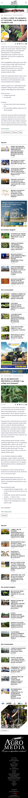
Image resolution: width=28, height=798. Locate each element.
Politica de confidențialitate (14, 760)
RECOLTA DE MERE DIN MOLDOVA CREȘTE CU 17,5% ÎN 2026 (17, 593)
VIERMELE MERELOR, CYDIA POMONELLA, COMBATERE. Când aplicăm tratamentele (18, 296)
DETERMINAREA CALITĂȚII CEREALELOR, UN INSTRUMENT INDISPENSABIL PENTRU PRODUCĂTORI (17, 693)
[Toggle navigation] (2, 2)
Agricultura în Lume (14, 765)
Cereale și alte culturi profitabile (14, 773)
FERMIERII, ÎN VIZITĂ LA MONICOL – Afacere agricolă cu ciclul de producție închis (18, 669)
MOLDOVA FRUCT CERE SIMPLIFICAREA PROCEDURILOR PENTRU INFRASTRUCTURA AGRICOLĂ (18, 257)
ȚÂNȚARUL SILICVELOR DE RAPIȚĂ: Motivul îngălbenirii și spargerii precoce (18, 306)
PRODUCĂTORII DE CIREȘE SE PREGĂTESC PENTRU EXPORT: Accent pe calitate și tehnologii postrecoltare (18, 604)
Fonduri (14, 782)
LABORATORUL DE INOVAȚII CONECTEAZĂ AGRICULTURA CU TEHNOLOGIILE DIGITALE (17, 680)
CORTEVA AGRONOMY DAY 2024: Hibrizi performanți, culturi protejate (18, 650)
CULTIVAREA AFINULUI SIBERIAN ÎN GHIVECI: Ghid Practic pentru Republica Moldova (18, 635)
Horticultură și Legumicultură (18, 14)
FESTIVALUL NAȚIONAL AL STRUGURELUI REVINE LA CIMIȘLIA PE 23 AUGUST (18, 554)
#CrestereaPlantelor (6, 132)
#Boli (20, 132)
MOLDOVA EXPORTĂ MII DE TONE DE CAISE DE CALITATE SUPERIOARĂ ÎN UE (17, 281)
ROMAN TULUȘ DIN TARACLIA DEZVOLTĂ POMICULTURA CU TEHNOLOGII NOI (18, 625)
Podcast (14, 767)
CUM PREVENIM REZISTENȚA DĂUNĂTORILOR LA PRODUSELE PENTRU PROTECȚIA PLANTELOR (18, 318)
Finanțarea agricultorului (14, 779)
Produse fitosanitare (14, 776)
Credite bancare (14, 783)
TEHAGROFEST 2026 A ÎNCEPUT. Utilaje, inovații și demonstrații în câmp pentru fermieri (18, 544)
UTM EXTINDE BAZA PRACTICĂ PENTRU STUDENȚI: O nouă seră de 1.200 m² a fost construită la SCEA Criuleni (18, 270)
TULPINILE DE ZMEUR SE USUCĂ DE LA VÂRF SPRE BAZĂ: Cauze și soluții (18, 236)
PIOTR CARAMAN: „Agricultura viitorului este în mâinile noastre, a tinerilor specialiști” (18, 660)
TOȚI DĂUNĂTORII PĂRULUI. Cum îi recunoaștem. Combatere (18, 328)
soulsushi (6, 128)
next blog (4, 730)
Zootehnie (14, 772)
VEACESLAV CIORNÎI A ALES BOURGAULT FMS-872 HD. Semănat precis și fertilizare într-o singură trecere (18, 171)
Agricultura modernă (8, 14)
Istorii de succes (14, 766)
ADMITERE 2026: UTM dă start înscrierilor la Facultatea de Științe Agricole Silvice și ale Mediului (18, 578)
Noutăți (14, 762)
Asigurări (14, 784)
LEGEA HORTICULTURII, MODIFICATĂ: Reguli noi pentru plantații (17, 615)
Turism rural (14, 770)
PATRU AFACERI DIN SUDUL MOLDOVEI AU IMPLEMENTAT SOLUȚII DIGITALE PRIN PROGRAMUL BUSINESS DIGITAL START (18, 151)
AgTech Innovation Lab (22, 6)
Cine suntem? (14, 757)
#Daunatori (14, 132)
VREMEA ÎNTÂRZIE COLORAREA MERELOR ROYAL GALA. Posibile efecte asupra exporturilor (17, 246)
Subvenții (14, 781)
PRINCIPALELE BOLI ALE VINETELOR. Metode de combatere (17, 336)
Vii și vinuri (14, 771)
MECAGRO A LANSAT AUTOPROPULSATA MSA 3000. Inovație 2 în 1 (18, 162)
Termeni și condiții (14, 759)
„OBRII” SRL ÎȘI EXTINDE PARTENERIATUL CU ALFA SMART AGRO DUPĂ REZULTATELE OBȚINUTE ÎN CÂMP (17, 533)
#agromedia (4, 515)
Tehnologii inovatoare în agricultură (14, 777)
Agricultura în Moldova (14, 763)
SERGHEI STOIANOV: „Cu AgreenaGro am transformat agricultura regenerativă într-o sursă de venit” (18, 182)
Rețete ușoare (8, 511)
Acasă (2, 14)
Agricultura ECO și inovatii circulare (14, 778)
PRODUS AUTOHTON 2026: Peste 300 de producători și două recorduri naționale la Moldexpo (17, 193)
